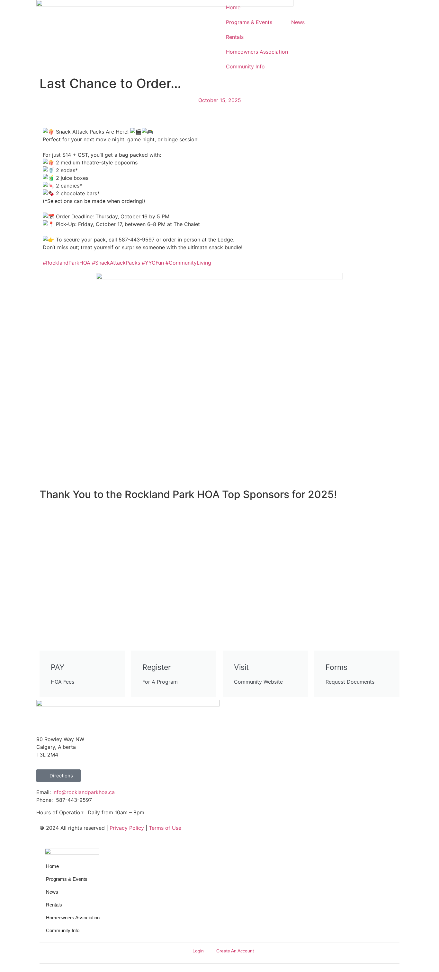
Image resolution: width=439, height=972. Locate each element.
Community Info (245, 66)
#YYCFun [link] (153, 262)
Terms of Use (165, 828)
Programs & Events (249, 22)
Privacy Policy (127, 828)
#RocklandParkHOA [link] (66, 262)
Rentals (235, 37)
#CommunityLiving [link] (188, 262)
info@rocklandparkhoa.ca (83, 792)
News (298, 22)
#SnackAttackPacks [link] (116, 262)
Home (233, 7)
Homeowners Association (257, 51)
